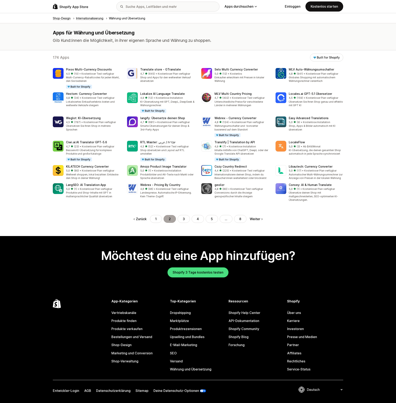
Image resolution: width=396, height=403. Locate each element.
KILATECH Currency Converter (87, 166)
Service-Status (298, 369)
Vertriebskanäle (123, 313)
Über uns (294, 313)
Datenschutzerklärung (113, 391)
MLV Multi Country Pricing (233, 93)
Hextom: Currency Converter (86, 93)
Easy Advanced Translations (309, 118)
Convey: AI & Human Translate (310, 185)
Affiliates (294, 353)
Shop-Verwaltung (124, 361)
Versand (176, 361)
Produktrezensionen (186, 329)
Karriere (293, 321)
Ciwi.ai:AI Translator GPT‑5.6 (86, 142)
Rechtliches (296, 361)
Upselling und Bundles (187, 337)
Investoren (295, 329)
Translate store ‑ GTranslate (160, 69)
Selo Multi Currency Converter (236, 69)
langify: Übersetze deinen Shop (162, 118)
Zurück (141, 219)
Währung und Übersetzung (190, 369)
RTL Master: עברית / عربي (157, 142)
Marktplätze (179, 321)
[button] (86, 78)
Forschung (237, 345)
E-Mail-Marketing (183, 345)
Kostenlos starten (324, 6)
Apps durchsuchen (238, 6)
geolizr (219, 185)
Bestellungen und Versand (131, 337)
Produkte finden (124, 321)
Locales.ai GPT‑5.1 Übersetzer (310, 93)
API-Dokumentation (244, 321)
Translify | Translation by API (234, 142)
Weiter (255, 219)
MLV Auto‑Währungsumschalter (311, 69)
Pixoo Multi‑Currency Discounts (89, 69)
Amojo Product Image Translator (163, 166)
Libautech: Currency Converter (310, 166)
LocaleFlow (297, 142)
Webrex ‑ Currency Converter (235, 118)
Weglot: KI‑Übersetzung (83, 118)
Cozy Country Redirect (230, 166)
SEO (173, 353)
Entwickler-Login (66, 391)
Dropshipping (180, 313)
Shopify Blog (239, 337)
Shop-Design (121, 345)
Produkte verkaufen (127, 329)
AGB (87, 391)
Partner (293, 345)
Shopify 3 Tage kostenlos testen (198, 272)
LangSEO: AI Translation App (86, 185)
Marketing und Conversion (132, 353)
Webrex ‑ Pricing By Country (160, 185)
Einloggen (293, 6)
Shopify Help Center (244, 313)
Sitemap (142, 391)
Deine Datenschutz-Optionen (176, 391)
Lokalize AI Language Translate (162, 93)
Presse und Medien (302, 337)
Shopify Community (244, 329)
